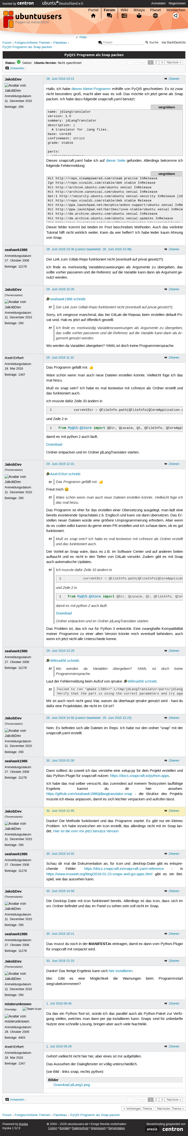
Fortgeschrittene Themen (32, 43)
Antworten (17, 68)
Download (54, 444)
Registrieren (177, 3)
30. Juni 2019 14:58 (60, 891)
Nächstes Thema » (170, 1109)
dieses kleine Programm (91, 89)
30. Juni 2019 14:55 (60, 854)
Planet (155, 10)
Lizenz (52, 1128)
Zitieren (174, 79)
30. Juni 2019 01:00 (60, 761)
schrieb (79, 299)
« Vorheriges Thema (138, 1109)
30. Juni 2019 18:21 (60, 934)
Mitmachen (175, 10)
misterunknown (18, 1004)
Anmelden (158, 3)
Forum (109, 10)
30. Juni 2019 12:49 (60, 811)
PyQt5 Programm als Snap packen (27, 47)
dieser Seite (115, 161)
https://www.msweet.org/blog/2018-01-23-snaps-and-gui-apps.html (99, 874)
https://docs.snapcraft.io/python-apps (139, 776)
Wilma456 (58, 661)
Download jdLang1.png (72, 1085)
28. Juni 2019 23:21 (60, 79)
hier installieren (120, 971)
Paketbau (60, 43)
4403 (21, 1038)
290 (21, 107)
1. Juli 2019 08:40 (58, 1003)
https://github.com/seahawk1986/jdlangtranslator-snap (89, 794)
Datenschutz (80, 1128)
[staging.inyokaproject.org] (33, 21)
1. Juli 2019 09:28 (58, 1046)
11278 (22, 267)
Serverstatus (116, 1128)
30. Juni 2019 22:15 (60, 961)
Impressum (98, 1128)
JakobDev (13, 79)
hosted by (9, 4)
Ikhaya (139, 10)
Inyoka (23, 1124)
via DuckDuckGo (174, 42)
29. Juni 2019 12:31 (60, 464)
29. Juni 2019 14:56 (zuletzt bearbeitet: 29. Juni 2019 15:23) (88, 718)
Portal (93, 10)
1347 (21, 375)
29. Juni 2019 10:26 (60, 289)
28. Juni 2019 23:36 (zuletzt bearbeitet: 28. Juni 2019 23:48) (88, 249)
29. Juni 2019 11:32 (60, 358)
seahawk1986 (16, 249)
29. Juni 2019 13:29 (60, 651)
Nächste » (174, 62)
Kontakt (64, 1128)
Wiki (124, 10)
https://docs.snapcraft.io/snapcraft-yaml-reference (124, 869)
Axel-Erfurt (14, 357)
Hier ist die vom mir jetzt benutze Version (85, 831)
